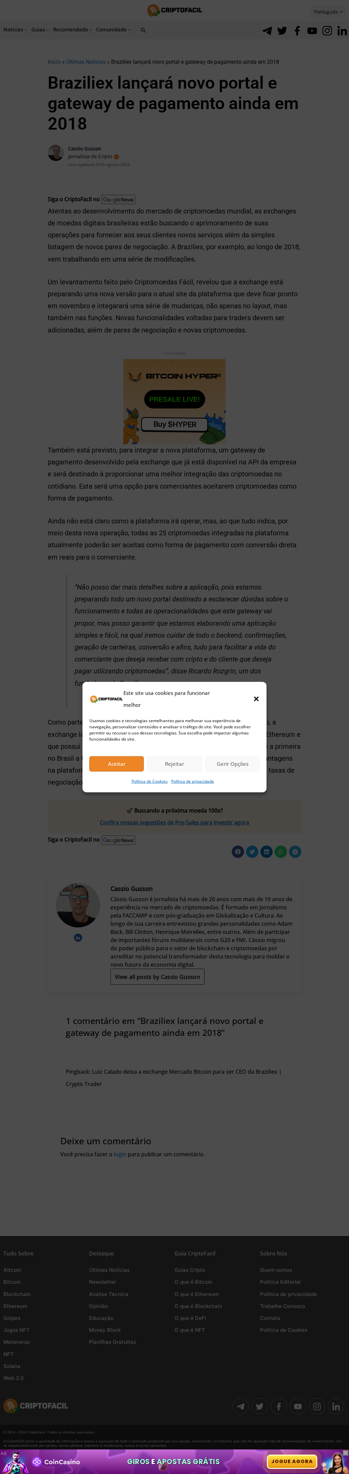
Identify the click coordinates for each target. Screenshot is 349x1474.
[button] (256, 698)
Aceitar (116, 763)
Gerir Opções (232, 763)
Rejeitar (174, 763)
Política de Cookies (150, 781)
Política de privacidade (192, 781)
